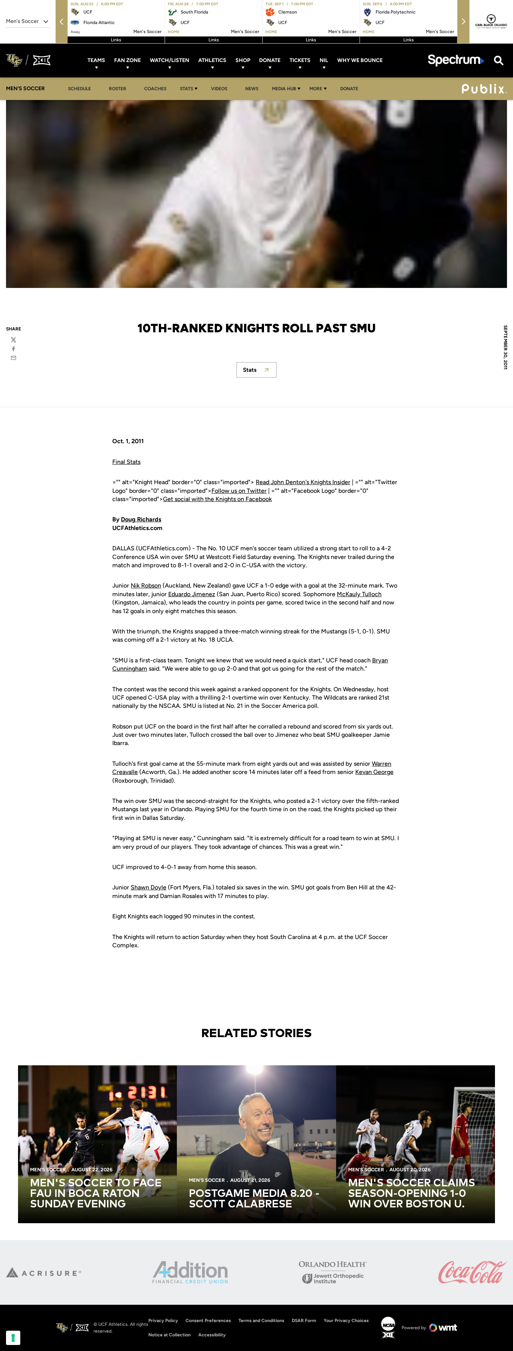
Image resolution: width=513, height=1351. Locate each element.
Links (116, 39)
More (315, 88)
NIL (324, 60)
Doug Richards (141, 519)
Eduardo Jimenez (191, 594)
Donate (270, 60)
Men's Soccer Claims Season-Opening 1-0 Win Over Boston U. (411, 1194)
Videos (219, 88)
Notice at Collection (169, 1334)
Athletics (212, 60)
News (251, 88)
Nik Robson (146, 585)
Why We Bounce (360, 60)
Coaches (155, 88)
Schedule (79, 88)
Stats (186, 88)
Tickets (300, 60)
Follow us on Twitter (239, 490)
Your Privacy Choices (346, 1320)
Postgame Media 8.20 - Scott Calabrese (254, 1199)
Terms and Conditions (261, 1320)
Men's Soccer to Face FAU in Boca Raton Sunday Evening (95, 1194)
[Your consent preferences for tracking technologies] (13, 1338)
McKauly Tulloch (359, 594)
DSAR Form (304, 1320)
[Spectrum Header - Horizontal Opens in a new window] (456, 60)
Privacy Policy (163, 1320)
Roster (117, 88)
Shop (242, 60)
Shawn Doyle (148, 887)
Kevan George (374, 771)
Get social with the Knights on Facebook (217, 499)
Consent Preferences (208, 1320)
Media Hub (284, 88)
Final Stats (126, 461)
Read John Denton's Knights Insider (303, 482)
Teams (96, 60)
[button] (62, 21)
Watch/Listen (169, 60)
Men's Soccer (48, 1169)
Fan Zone (127, 60)
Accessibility (212, 1334)
